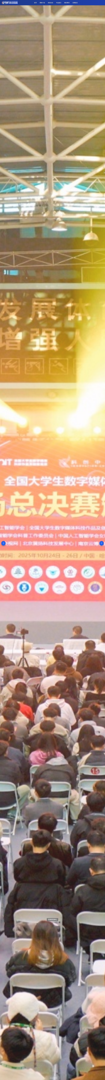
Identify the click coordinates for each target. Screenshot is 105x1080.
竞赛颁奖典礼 (52, 919)
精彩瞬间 (67, 2)
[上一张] (3, 543)
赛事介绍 (42, 2)
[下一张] (101, 543)
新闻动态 (50, 2)
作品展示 (58, 2)
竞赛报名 (75, 2)
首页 (35, 2)
